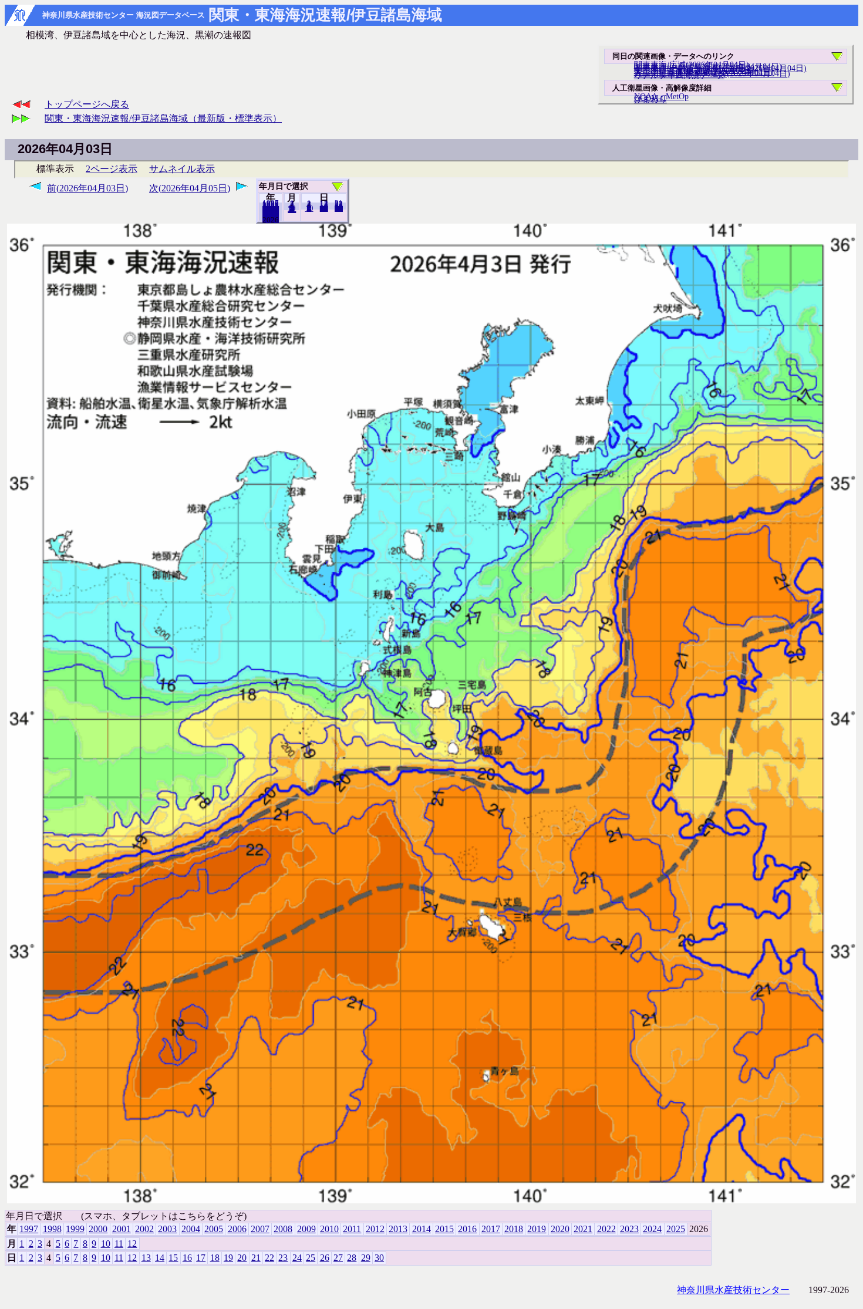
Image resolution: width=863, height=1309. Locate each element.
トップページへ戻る (87, 104)
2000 (98, 1229)
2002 (144, 1229)
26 (324, 1258)
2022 (606, 1229)
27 (338, 1258)
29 (365, 1258)
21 (256, 1258)
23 (283, 1258)
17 (200, 1258)
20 (324, 208)
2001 (121, 1229)
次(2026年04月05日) (189, 188)
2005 (213, 1229)
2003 (167, 1229)
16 (187, 1258)
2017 (490, 1229)
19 (228, 1258)
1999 (75, 1229)
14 (159, 1258)
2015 (444, 1229)
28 (351, 1258)
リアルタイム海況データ (679, 75)
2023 (629, 1229)
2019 (536, 1229)
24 (297, 1258)
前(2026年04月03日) (87, 188)
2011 (352, 1229)
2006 (237, 1229)
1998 (52, 1229)
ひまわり (650, 99)
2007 (260, 1229)
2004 (190, 1229)
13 (146, 1258)
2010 (329, 1229)
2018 (513, 1229)
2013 (398, 1229)
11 (118, 1244)
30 (339, 208)
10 (309, 208)
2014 (421, 1229)
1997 (28, 1229)
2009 (306, 1229)
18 (215, 1258)
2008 (283, 1229)
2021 (583, 1229)
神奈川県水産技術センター (733, 1290)
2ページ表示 (111, 169)
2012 (375, 1229)
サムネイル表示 (182, 169)
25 (310, 1258)
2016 (467, 1229)
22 (269, 1258)
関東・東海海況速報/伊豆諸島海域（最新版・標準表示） (163, 118)
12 (292, 209)
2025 (270, 219)
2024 (652, 1229)
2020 (560, 1229)
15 (173, 1258)
